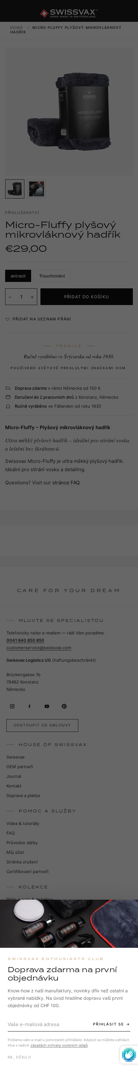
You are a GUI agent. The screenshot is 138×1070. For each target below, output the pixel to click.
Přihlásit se (108, 1024)
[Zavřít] (127, 910)
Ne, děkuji (19, 1057)
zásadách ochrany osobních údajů (59, 1045)
